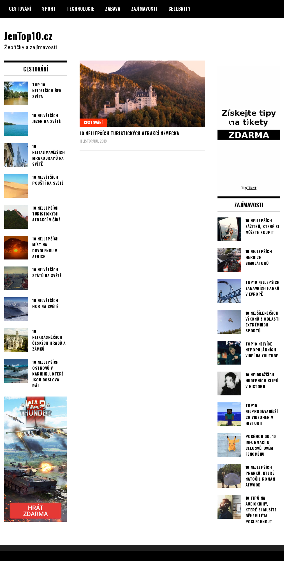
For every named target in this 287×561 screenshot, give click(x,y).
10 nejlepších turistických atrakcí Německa (129, 133)
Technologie (80, 8)
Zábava (112, 8)
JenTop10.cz (28, 35)
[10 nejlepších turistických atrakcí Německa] (142, 93)
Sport (49, 8)
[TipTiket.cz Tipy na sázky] (248, 187)
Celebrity (179, 8)
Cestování (20, 8)
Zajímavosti (144, 8)
